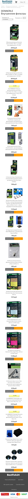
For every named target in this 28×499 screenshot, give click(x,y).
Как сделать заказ (8, 484)
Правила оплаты (14, 497)
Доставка (20, 479)
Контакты (14, 489)
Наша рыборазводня (10, 479)
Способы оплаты (20, 484)
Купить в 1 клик (9, 50)
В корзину (18, 50)
